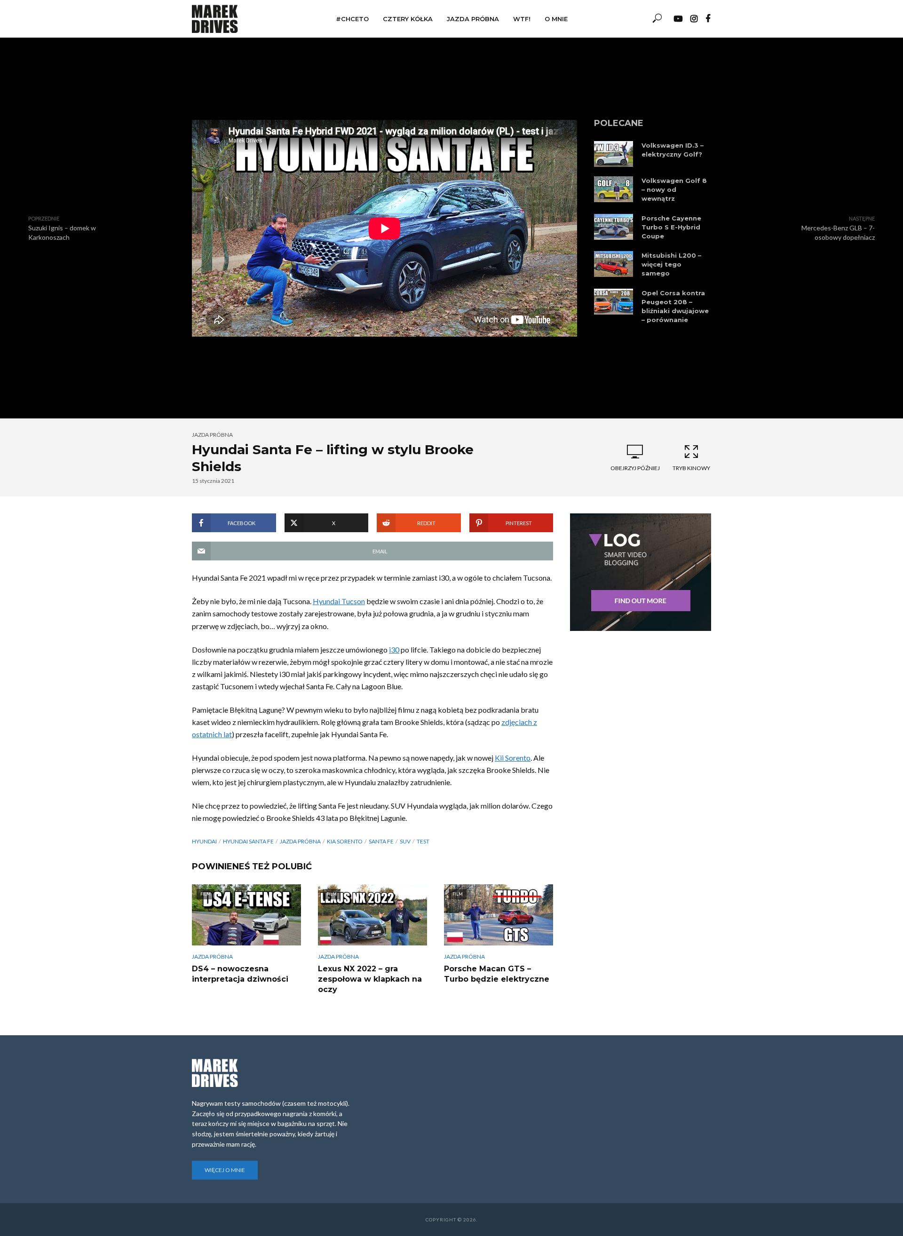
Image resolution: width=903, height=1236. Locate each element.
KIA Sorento (345, 841)
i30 (394, 649)
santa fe (381, 841)
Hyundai (204, 841)
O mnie (556, 19)
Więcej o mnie (225, 1169)
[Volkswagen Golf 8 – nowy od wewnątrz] (613, 189)
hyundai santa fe (248, 841)
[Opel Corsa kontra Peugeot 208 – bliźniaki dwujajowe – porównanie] (613, 302)
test (423, 841)
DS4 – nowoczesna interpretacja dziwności (240, 974)
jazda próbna (300, 841)
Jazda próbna (473, 19)
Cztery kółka (408, 19)
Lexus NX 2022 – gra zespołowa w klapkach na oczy (370, 978)
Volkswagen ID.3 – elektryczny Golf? (673, 150)
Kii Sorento (513, 757)
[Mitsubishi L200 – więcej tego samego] (613, 264)
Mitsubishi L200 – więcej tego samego (671, 264)
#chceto (352, 19)
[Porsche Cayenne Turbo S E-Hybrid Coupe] (613, 227)
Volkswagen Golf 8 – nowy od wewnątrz (674, 189)
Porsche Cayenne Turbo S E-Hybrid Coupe (671, 227)
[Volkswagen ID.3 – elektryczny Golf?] (613, 154)
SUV (405, 841)
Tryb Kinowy (691, 468)
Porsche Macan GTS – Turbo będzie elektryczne (496, 974)
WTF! (522, 19)
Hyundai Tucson (339, 601)
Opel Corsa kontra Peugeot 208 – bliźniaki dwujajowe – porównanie (675, 306)
